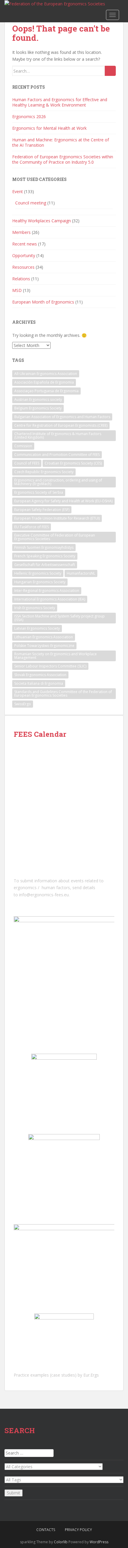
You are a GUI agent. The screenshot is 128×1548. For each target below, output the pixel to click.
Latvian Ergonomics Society (37, 628)
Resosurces (23, 267)
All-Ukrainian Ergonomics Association (45, 373)
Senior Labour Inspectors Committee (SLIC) (50, 666)
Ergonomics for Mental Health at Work (49, 128)
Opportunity (23, 255)
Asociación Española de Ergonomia (44, 382)
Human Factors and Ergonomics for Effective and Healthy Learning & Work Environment (59, 102)
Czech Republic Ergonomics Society (44, 471)
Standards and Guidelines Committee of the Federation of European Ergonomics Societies (63, 693)
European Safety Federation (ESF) (41, 509)
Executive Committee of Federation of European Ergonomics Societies (54, 537)
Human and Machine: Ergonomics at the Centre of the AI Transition (60, 142)
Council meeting (30, 203)
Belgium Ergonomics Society (38, 408)
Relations (21, 279)
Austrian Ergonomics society (38, 399)
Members (21, 232)
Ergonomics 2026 (29, 116)
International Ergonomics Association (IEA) (49, 599)
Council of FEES (26, 463)
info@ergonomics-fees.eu (44, 894)
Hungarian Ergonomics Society (39, 581)
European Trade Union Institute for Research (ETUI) (57, 518)
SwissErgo (22, 703)
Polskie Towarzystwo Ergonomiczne (44, 645)
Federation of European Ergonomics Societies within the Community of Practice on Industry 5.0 (62, 159)
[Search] (110, 71)
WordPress (99, 1541)
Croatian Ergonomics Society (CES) (73, 463)
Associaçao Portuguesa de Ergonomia (46, 390)
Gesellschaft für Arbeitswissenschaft (44, 564)
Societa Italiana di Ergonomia (38, 683)
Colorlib (61, 1541)
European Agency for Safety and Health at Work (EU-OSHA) (63, 501)
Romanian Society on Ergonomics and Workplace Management (55, 655)
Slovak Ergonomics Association (40, 674)
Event (17, 191)
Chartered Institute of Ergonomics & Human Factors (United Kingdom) (57, 435)
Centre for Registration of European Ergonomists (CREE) (60, 425)
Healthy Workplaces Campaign (41, 220)
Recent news (24, 244)
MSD (17, 290)
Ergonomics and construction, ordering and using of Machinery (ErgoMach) (58, 482)
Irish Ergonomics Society (34, 607)
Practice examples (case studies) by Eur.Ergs (56, 1375)
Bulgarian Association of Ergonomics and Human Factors (62, 416)
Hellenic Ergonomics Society (37, 573)
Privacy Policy (78, 1529)
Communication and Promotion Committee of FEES (57, 454)
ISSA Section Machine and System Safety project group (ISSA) (59, 618)
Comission (23, 445)
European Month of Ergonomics (43, 302)
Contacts (45, 1529)
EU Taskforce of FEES (31, 526)
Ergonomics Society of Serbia (38, 492)
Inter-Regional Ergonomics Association (46, 590)
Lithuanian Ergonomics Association (43, 636)
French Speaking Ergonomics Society (44, 556)
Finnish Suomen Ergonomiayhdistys (44, 547)
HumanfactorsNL (81, 573)
